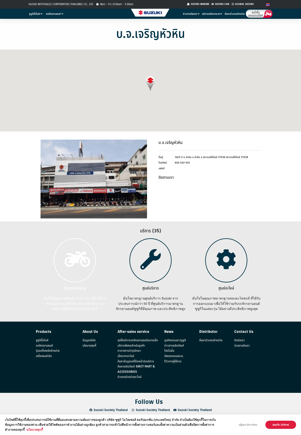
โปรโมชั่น (169, 351)
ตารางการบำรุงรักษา (129, 351)
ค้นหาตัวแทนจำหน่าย (210, 340)
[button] (150, 83)
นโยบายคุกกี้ (34, 429)
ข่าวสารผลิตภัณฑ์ (174, 345)
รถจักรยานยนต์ (44, 345)
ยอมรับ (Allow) (281, 424)
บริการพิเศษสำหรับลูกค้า (131, 345)
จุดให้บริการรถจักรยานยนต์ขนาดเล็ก (138, 340)
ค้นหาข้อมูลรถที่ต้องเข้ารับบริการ (136, 361)
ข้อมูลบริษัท (89, 340)
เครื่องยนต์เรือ (44, 356)
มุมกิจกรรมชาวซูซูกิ (175, 340)
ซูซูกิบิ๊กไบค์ (42, 340)
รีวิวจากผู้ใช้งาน (172, 361)
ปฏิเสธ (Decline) (248, 424)
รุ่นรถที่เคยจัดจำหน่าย (48, 351)
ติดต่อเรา (239, 340)
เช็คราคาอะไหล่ (126, 356)
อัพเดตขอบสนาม (173, 356)
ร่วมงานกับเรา (242, 345)
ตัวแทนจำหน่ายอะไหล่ (129, 377)
